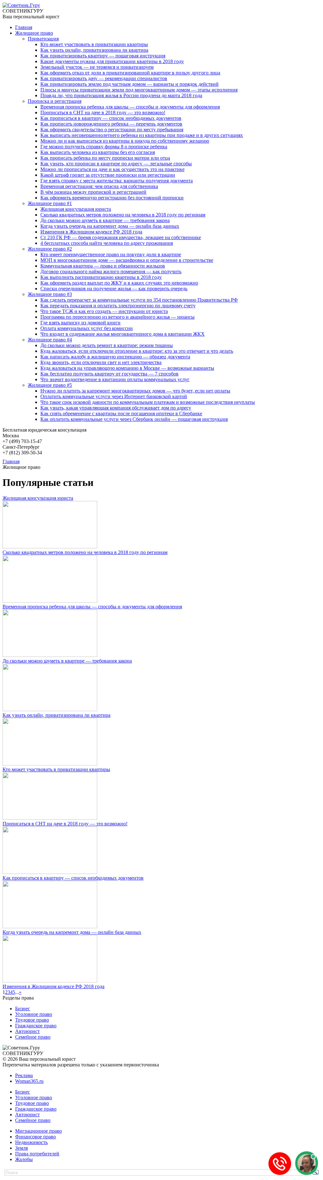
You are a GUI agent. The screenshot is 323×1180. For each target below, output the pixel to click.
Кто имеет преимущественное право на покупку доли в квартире (110, 254)
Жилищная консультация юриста (75, 209)
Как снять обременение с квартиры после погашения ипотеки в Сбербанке (121, 413)
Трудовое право (32, 1020)
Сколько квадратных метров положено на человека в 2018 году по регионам (122, 214)
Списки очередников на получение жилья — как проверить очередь (113, 288)
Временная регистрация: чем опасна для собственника (99, 186)
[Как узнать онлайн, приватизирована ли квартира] (50, 709)
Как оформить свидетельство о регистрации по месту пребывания (111, 129)
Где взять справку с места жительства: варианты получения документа (116, 180)
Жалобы (24, 1159)
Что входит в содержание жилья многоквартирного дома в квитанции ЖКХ (122, 334)
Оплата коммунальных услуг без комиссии (86, 328)
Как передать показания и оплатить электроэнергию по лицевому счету (118, 305)
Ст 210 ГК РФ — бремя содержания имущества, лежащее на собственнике (120, 237)
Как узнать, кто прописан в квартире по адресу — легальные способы (116, 163)
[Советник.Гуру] (21, 5)
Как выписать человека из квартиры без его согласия (97, 152)
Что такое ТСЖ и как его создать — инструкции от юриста (104, 311)
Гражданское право (35, 1025)
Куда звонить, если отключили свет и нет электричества (101, 362)
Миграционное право (38, 1131)
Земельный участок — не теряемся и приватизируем (97, 67)
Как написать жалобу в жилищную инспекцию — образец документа (115, 356)
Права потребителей (37, 1153)
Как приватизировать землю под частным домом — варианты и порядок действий (129, 84)
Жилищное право (34, 33)
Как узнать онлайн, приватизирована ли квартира (94, 50)
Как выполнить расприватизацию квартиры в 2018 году (101, 277)
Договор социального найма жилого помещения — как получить (110, 271)
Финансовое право (35, 1136)
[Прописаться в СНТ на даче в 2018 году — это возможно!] (50, 818)
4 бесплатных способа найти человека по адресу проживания (106, 243)
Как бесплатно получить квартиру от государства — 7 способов (109, 373)
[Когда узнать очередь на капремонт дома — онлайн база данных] (50, 926)
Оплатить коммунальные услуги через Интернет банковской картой (113, 396)
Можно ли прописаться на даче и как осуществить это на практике (112, 169)
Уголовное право (33, 1014)
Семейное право (32, 1037)
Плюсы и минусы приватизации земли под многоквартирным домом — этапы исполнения (139, 89)
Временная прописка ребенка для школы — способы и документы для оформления (130, 106)
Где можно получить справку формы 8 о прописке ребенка (103, 146)
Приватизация (43, 38)
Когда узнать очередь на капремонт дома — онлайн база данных (109, 226)
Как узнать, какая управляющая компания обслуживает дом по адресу (115, 407)
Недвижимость (31, 1142)
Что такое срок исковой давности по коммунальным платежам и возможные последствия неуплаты (147, 402)
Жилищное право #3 (50, 294)
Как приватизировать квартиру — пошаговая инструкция (102, 55)
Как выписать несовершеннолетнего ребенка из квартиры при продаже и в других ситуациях (141, 135)
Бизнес (22, 1008)
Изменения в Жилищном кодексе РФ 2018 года (91, 231)
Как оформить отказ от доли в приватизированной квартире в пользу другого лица (130, 72)
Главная (23, 27)
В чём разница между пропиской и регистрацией (93, 192)
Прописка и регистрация (54, 101)
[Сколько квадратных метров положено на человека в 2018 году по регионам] (50, 546)
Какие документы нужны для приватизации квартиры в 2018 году (112, 61)
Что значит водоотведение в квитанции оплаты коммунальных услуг (115, 379)
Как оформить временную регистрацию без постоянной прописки (112, 197)
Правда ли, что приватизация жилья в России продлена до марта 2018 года (121, 95)
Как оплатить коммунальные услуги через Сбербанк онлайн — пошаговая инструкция (134, 419)
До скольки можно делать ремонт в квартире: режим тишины (106, 345)
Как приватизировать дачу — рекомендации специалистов (103, 78)
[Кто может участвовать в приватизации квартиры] (50, 763)
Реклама (24, 1075)
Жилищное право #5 (50, 385)
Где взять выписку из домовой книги (80, 322)
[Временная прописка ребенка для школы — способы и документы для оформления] (50, 601)
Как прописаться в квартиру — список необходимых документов (110, 118)
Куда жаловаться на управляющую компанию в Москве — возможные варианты (127, 368)
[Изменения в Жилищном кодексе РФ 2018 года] (50, 980)
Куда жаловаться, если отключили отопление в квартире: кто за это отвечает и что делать (136, 351)
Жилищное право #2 (50, 248)
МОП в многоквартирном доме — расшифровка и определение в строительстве (126, 260)
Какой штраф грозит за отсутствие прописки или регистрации (107, 175)
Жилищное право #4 (50, 339)
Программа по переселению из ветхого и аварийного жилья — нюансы (117, 317)
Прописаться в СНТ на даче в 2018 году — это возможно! (102, 112)
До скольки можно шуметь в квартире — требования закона (105, 220)
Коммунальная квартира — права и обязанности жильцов (102, 265)
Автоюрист (27, 1031)
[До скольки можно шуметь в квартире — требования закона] (50, 655)
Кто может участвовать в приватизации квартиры (94, 44)
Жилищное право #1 (50, 203)
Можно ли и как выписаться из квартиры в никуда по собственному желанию (124, 141)
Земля (21, 1148)
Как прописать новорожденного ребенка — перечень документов (111, 124)
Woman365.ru (29, 1081)
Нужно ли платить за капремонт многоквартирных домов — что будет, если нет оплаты (135, 390)
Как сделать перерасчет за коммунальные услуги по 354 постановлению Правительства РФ (139, 300)
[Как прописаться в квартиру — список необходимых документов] (50, 872)
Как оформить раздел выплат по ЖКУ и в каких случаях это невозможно (119, 283)
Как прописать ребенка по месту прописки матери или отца (105, 158)
